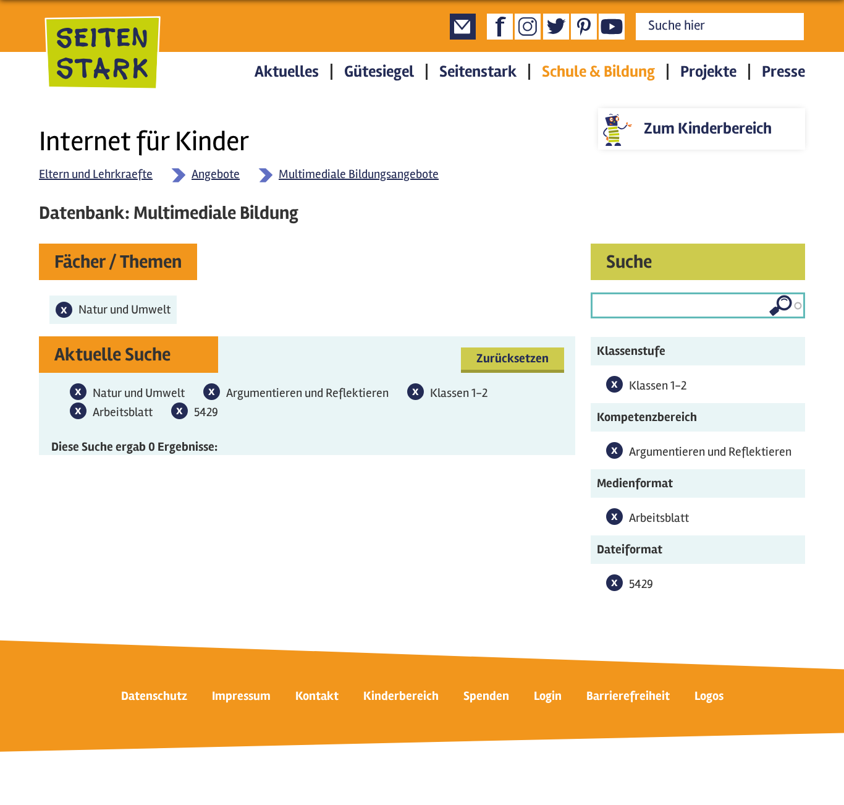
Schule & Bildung (598, 72)
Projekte (708, 72)
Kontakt (317, 696)
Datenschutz (154, 696)
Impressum (241, 696)
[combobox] (698, 305)
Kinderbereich (401, 696)
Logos (709, 696)
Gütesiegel (379, 72)
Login (548, 696)
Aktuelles (287, 72)
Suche (629, 261)
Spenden (486, 696)
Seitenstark (478, 72)
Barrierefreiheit (628, 696)
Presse (783, 72)
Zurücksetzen (512, 358)
